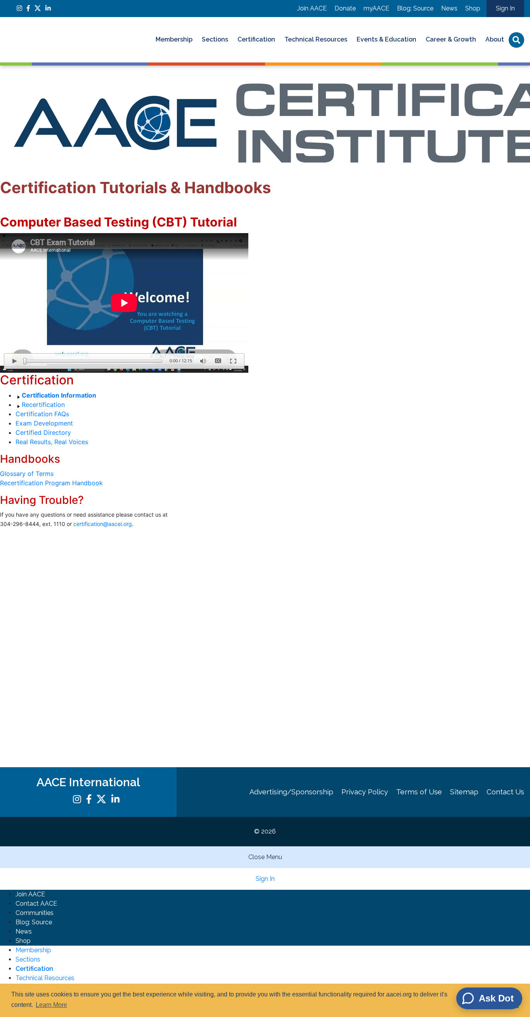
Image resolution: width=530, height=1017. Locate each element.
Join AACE (312, 8)
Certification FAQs (42, 414)
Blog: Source (415, 8)
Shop (472, 8)
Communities (35, 913)
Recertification (43, 404)
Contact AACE (36, 903)
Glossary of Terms (27, 473)
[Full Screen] (233, 361)
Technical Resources (315, 39)
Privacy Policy (364, 792)
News (449, 8)
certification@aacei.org (102, 524)
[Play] (14, 361)
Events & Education (386, 39)
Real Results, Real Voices (52, 442)
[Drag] (24, 361)
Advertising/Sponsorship (291, 792)
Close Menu (265, 857)
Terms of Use (419, 792)
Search (516, 40)
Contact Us (505, 792)
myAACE (376, 8)
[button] (489, 998)
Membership (174, 39)
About (494, 39)
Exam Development (44, 423)
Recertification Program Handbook (51, 483)
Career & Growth (451, 39)
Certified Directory (43, 432)
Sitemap (464, 792)
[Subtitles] (218, 361)
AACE (66, 39)
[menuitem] (174, 40)
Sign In (505, 8)
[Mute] (203, 361)
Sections (215, 39)
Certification (256, 39)
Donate (345, 8)
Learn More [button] (51, 1004)
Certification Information (59, 395)
